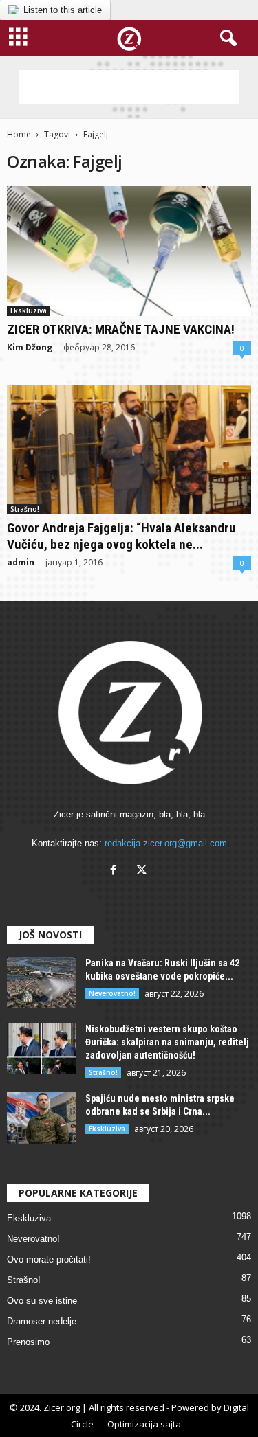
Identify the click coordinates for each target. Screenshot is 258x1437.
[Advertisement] (129, 87)
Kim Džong (29, 347)
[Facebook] (117, 871)
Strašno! (24, 509)
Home (19, 134)
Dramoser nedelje (41, 1321)
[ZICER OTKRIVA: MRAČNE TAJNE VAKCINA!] (129, 251)
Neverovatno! (112, 993)
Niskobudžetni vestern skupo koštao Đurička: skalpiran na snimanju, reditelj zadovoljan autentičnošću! (167, 1042)
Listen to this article (62, 10)
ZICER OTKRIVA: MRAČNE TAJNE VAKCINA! (121, 329)
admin (20, 562)
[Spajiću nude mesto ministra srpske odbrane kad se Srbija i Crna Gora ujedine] (41, 1118)
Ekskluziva (28, 310)
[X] (143, 871)
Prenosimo (28, 1342)
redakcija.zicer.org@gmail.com (166, 843)
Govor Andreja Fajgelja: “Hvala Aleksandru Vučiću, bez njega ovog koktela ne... (121, 536)
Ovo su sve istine (42, 1300)
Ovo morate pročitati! (49, 1259)
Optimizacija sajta (144, 1424)
